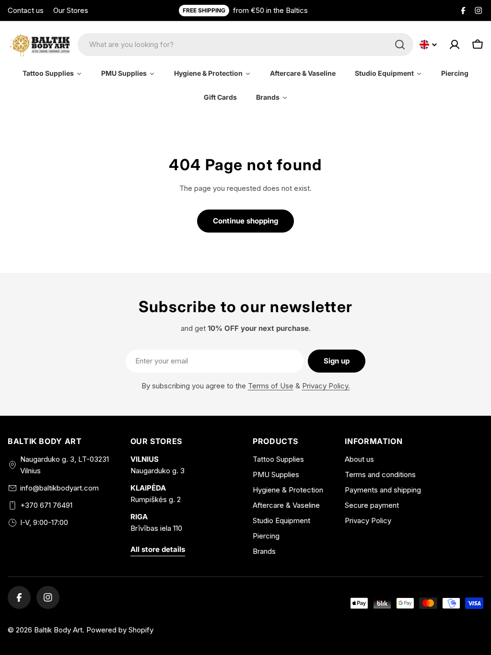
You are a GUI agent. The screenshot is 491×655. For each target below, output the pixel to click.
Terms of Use (270, 385)
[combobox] (245, 44)
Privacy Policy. (326, 385)
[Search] (400, 44)
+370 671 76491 (46, 505)
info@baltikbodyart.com (59, 487)
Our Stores (70, 10)
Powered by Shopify (119, 629)
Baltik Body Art (58, 629)
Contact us (26, 10)
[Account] (454, 44)
